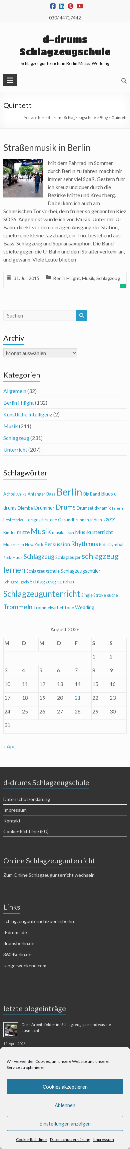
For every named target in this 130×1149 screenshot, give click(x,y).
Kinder (9, 532)
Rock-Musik (13, 557)
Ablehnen (65, 1105)
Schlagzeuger (68, 557)
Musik (88, 278)
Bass (50, 494)
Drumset (85, 508)
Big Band (91, 494)
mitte (23, 532)
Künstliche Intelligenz (27, 414)
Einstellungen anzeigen (65, 1124)
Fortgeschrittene (41, 519)
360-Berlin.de (17, 954)
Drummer (44, 508)
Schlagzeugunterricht (41, 593)
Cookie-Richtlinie (31, 1139)
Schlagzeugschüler (81, 571)
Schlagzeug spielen (52, 581)
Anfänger (36, 494)
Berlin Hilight (66, 278)
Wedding (84, 607)
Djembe (25, 508)
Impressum (103, 1139)
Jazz (109, 519)
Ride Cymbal (111, 544)
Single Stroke (93, 595)
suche (112, 595)
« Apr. (9, 746)
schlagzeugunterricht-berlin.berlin (38, 921)
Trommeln (17, 607)
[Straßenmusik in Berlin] (23, 163)
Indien (96, 519)
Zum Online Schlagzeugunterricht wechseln (49, 875)
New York (34, 544)
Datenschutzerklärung (70, 1139)
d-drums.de (15, 932)
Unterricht (15, 449)
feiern (117, 508)
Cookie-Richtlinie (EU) (26, 831)
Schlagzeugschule (43, 571)
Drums (66, 507)
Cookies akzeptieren (65, 1087)
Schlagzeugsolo (16, 582)
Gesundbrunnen (73, 519)
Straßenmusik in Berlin (47, 147)
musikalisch (63, 532)
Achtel (9, 494)
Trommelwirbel (48, 607)
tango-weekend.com (24, 965)
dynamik (102, 508)
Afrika (21, 494)
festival (18, 520)
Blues (107, 494)
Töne (69, 607)
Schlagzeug (108, 278)
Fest (7, 519)
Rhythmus (84, 544)
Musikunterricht (94, 532)
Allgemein (14, 391)
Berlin (69, 492)
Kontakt (12, 820)
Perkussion (57, 544)
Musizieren (13, 544)
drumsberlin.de (18, 943)
